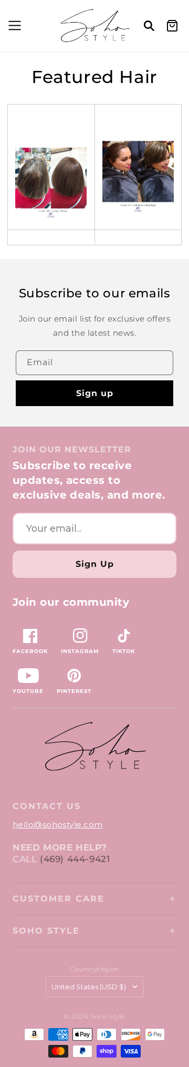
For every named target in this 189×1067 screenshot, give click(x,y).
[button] (13, 25)
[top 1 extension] (51, 173)
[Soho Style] (94, 747)
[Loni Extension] (138, 166)
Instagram (80, 651)
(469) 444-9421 (75, 859)
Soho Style (46, 931)
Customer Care (58, 899)
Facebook (30, 651)
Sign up (94, 393)
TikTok (123, 651)
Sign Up (95, 564)
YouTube (28, 691)
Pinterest (74, 691)
